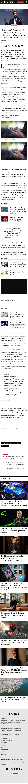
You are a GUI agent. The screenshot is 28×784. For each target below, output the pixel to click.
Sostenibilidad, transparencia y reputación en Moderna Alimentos (15, 469)
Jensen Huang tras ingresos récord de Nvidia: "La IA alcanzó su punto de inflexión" (14, 531)
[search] (26, 2)
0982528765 (4, 747)
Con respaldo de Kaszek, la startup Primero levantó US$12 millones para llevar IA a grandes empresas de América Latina (14, 671)
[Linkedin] (22, 46)
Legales (15, 759)
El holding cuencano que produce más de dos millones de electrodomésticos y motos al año (12, 558)
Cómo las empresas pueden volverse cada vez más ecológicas (18, 272)
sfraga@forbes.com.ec (5, 735)
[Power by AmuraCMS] (14, 773)
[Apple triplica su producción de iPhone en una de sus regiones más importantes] (4, 314)
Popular (5, 453)
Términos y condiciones (6, 759)
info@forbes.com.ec (5, 723)
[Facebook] (12, 46)
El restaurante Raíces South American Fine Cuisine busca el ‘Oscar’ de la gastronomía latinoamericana (15, 463)
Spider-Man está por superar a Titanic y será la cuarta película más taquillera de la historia (14, 643)
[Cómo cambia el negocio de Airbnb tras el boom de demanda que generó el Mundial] (14, 602)
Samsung (4, 446)
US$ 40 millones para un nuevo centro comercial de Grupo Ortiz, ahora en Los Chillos (14, 457)
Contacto (3, 761)
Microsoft (17, 443)
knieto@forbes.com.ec (5, 732)
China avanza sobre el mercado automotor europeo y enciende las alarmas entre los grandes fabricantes (14, 503)
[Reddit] (16, 46)
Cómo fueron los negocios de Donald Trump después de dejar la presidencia (18, 264)
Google (9, 443)
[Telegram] (19, 46)
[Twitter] (9, 46)
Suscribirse (20, 2)
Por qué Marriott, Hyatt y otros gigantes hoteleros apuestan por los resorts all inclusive (18, 210)
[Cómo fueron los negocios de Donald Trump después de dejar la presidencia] (4, 264)
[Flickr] (19, 769)
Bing (3, 443)
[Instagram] (12, 769)
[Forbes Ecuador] (8, 2)
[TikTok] (22, 769)
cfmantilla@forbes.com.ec (16, 728)
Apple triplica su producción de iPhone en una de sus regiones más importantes (17, 315)
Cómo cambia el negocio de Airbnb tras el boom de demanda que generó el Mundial (13, 615)
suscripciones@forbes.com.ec (7, 740)
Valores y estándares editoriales (14, 761)
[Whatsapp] (6, 46)
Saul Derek (4, 40)
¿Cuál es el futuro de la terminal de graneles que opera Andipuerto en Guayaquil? (13, 700)
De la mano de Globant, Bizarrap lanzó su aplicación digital (17, 219)
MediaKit (20, 759)
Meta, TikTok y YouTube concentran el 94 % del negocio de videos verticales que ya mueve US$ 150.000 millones (14, 587)
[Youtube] (14, 769)
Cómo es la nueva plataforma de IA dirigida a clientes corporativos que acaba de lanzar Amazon (18, 325)
